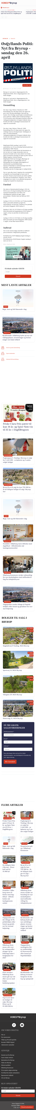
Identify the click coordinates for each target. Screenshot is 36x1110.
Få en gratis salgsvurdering (9, 1070)
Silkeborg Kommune (7, 1068)
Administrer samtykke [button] (7, 1045)
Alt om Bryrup (5, 1078)
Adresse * (6, 746)
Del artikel (25, 85)
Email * (6, 739)
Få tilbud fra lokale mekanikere (10, 1073)
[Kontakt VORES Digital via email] (22, 1025)
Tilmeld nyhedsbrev (27, 1107)
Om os (3, 1035)
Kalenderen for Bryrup (7, 1060)
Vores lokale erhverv (7, 1057)
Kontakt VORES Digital (7, 1042)
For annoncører (5, 1037)
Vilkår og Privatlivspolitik (8, 1040)
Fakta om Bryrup (6, 1063)
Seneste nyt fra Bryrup (7, 1055)
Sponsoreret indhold (7, 1075)
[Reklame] (18, 253)
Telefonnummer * (9, 732)
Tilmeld (18, 276)
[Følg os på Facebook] (14, 1025)
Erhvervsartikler (6, 1065)
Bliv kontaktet (10, 762)
